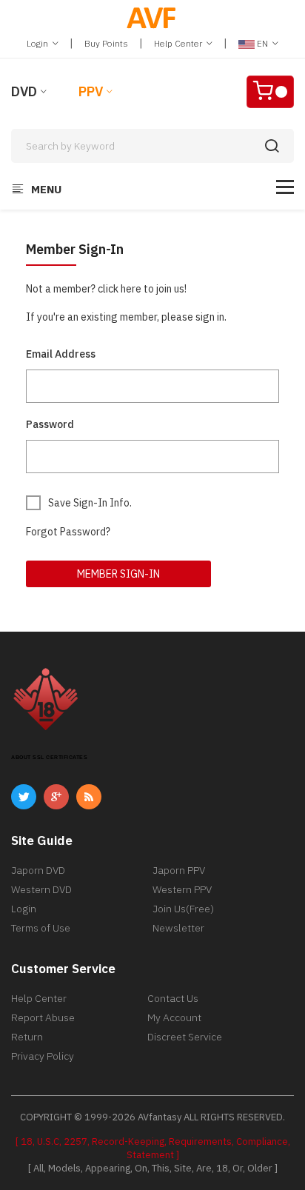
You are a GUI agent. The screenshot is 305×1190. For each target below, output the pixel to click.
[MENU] (285, 187)
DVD (24, 91)
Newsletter (178, 928)
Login (38, 43)
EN (262, 43)
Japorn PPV (178, 870)
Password (50, 424)
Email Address (60, 354)
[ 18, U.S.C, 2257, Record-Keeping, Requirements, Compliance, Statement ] (153, 1148)
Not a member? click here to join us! (106, 288)
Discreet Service (184, 1036)
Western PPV (182, 889)
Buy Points (106, 43)
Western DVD (41, 889)
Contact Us (172, 998)
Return (27, 1036)
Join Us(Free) (183, 908)
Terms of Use (40, 928)
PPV (90, 91)
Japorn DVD (38, 870)
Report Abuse (43, 1017)
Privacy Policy (42, 1056)
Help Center (179, 43)
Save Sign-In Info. (90, 502)
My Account (174, 1017)
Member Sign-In (118, 574)
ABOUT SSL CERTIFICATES (49, 757)
